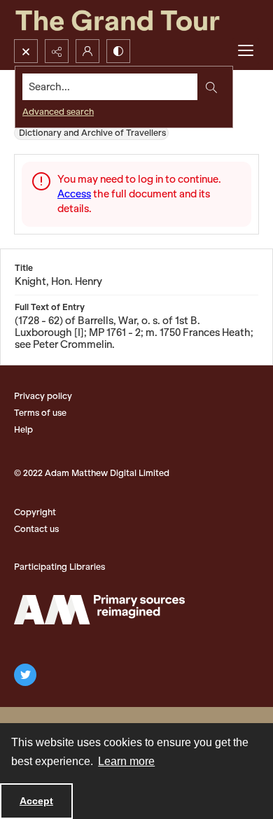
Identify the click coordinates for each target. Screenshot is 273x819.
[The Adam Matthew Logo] (99, 609)
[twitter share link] (25, 675)
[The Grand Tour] (136, 19)
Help (23, 429)
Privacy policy (43, 396)
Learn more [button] (126, 761)
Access (74, 194)
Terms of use (40, 412)
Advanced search (58, 111)
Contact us (36, 529)
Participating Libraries (59, 566)
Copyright (35, 512)
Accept (36, 800)
